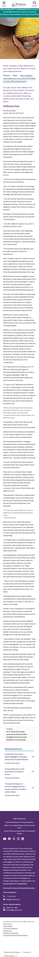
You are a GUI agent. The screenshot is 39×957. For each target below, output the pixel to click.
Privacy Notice (8, 883)
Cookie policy (7, 931)
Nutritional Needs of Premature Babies (19, 822)
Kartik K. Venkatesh (13, 375)
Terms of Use (7, 924)
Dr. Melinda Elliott (9, 555)
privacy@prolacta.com (14, 910)
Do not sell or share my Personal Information (19, 888)
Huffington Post (11, 106)
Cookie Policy (22, 883)
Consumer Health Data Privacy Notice (15, 935)
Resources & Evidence (12, 952)
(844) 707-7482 (12, 908)
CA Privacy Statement (10, 928)
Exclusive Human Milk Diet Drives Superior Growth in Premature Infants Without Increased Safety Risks (19, 11)
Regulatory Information (10, 933)
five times (13, 154)
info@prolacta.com (13, 899)
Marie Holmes (10, 110)
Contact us (27, 952)
